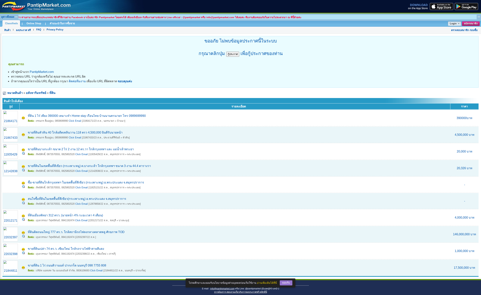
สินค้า (7, 30)
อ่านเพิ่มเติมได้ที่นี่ (267, 282)
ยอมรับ (286, 282)
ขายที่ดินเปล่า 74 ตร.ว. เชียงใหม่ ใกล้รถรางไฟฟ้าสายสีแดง (66, 248)
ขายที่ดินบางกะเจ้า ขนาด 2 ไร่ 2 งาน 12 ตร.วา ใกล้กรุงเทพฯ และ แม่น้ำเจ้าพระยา (81, 149)
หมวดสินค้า (15, 92)
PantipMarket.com (42, 71)
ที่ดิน (52, 92)
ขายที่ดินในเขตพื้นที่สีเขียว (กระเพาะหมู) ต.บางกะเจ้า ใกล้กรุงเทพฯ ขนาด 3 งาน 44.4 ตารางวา (89, 165)
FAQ (38, 29)
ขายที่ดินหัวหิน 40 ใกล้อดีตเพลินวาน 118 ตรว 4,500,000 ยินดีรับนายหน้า (75, 132)
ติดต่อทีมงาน (77, 81)
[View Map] (23, 153)
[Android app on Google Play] (467, 6)
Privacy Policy (55, 29)
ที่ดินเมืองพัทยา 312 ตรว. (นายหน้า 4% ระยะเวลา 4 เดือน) (65, 215)
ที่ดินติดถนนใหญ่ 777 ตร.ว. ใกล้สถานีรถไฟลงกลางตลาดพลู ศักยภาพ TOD (76, 232)
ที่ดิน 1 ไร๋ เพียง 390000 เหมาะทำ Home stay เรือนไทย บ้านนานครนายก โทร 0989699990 (87, 115)
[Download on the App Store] (441, 6)
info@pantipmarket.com (222, 288)
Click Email (75, 120)
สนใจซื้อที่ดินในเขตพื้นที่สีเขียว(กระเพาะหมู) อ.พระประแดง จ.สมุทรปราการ (77, 198)
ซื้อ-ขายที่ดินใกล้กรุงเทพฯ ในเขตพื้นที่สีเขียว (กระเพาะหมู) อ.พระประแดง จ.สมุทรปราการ (86, 182)
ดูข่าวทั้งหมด (7, 17)
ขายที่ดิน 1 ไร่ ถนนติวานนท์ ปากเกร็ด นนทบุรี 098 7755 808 (67, 265)
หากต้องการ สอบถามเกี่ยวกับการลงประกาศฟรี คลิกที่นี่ (240, 292)
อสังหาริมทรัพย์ (36, 92)
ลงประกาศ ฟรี (23, 30)
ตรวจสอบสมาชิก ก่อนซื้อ (464, 30)
